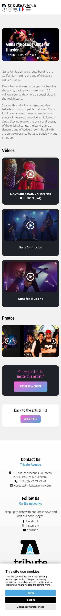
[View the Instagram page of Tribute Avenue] (10, 9)
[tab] (28, 354)
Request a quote (30, 386)
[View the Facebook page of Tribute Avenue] (4, 9)
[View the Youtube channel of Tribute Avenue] (15, 9)
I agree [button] (30, 592)
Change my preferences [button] (30, 606)
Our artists (30, 419)
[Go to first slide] (53, 341)
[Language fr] (21, 9)
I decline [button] (30, 599)
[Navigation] (28, 9)
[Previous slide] (8, 341)
